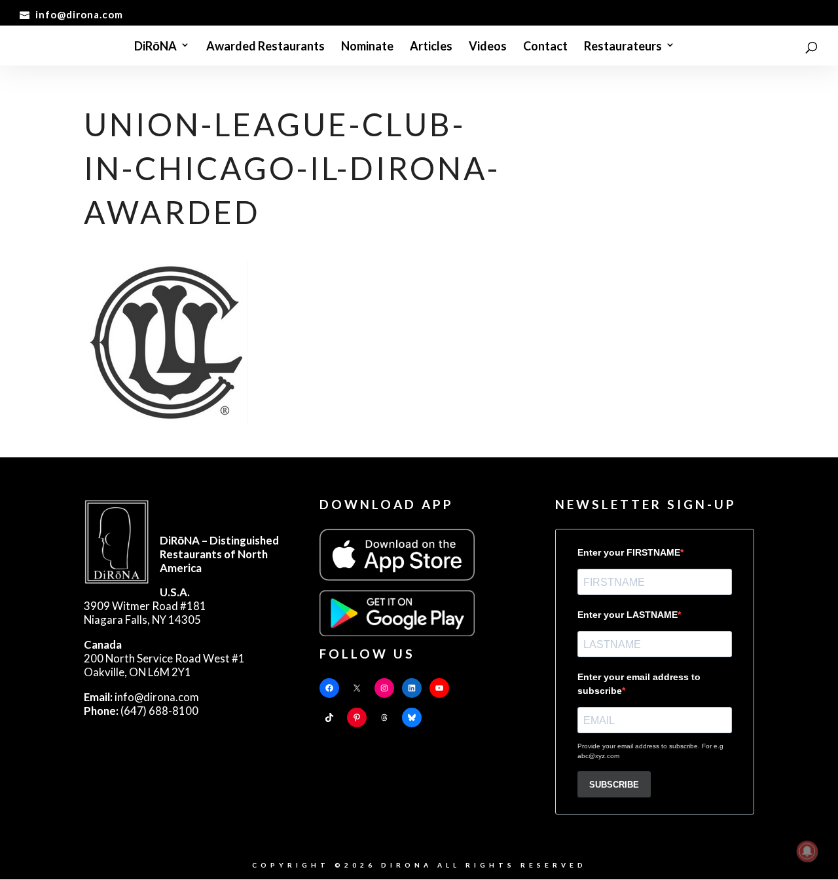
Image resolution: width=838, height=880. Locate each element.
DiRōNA (155, 46)
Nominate (367, 46)
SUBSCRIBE (614, 785)
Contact (545, 46)
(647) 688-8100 (141, 710)
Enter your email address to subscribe (639, 684)
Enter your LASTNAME (627, 614)
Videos (488, 46)
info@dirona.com (141, 697)
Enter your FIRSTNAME (628, 552)
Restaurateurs (623, 46)
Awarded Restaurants (265, 46)
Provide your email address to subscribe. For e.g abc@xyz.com (650, 750)
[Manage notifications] (807, 851)
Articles (431, 46)
